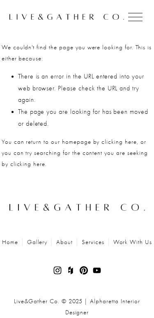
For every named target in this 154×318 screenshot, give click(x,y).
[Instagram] (57, 270)
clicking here (118, 141)
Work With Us (132, 242)
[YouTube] (97, 270)
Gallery (37, 242)
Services (93, 242)
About (64, 242)
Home (10, 242)
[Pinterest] (84, 270)
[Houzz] (71, 270)
